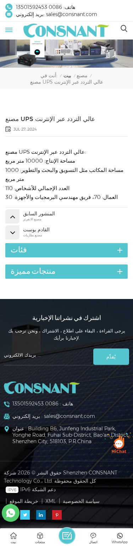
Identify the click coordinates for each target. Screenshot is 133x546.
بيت (67, 75)
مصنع (82, 75)
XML (50, 501)
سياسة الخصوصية (81, 501)
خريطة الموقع (24, 501)
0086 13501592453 (39, 7)
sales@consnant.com (71, 14)
